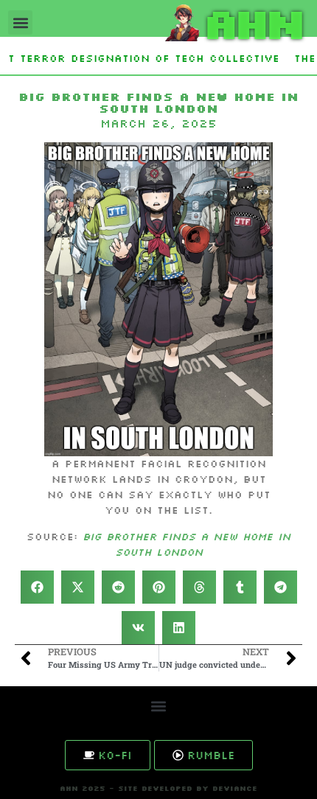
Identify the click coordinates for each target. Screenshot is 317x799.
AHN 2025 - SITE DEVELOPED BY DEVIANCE (158, 788)
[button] (20, 22)
